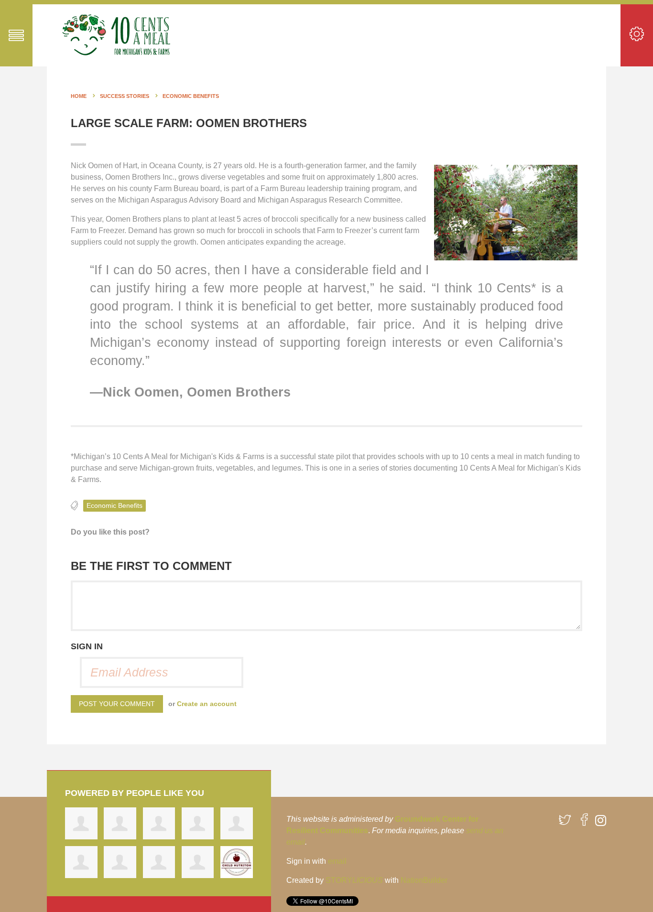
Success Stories (124, 96)
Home (79, 96)
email (337, 861)
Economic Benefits (191, 96)
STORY (354, 880)
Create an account (207, 704)
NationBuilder (424, 880)
